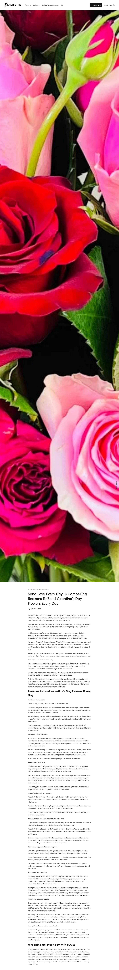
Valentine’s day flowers (43, 679)
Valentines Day (45, 589)
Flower (39, 589)
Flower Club (36, 608)
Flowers (27, 5)
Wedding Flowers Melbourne (50, 5)
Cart (112, 5)
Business (35, 5)
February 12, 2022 (32, 589)
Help (62, 5)
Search (106, 5)
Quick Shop (117, 485)
